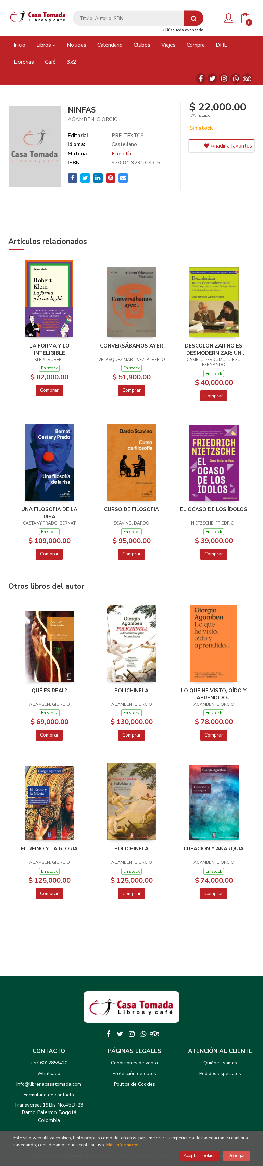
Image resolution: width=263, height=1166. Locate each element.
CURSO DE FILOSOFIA (131, 509)
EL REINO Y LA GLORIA (49, 848)
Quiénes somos (220, 1063)
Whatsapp (48, 1073)
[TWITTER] (212, 78)
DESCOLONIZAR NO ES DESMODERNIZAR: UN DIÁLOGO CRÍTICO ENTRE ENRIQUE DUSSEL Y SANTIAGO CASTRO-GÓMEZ (213, 349)
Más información (123, 1145)
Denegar (236, 1156)
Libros (44, 45)
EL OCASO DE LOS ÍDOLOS (213, 509)
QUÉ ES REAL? (49, 690)
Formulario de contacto (49, 1095)
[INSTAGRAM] (224, 78)
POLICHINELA (131, 690)
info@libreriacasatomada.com (48, 1084)
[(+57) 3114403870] (235, 78)
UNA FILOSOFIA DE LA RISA (49, 513)
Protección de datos (134, 1073)
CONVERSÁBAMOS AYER (131, 345)
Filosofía (121, 153)
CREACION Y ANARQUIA (214, 848)
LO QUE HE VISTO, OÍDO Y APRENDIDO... (214, 694)
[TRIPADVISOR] (247, 78)
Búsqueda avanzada (183, 30)
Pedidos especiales (220, 1073)
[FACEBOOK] (201, 78)
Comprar (49, 390)
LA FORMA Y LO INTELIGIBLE (49, 349)
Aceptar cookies (200, 1156)
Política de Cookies (134, 1084)
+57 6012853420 (48, 1063)
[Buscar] (193, 18)
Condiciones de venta (134, 1063)
